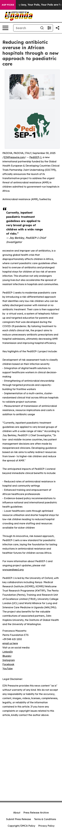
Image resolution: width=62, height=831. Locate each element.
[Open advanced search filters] (49, 27)
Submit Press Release (18, 819)
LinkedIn (7, 651)
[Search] (42, 27)
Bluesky (6, 655)
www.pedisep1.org (13, 569)
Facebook (8, 664)
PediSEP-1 (35, 157)
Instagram (8, 660)
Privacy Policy (46, 825)
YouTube (7, 668)
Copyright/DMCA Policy (21, 825)
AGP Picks (8, 4)
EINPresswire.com (14, 157)
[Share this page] (57, 28)
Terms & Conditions (45, 819)
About (16, 812)
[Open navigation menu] (5, 28)
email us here (10, 643)
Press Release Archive (36, 812)
